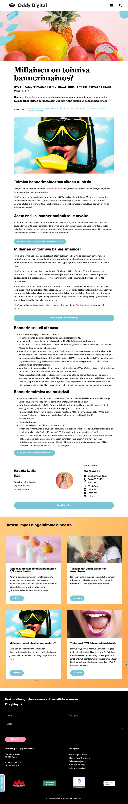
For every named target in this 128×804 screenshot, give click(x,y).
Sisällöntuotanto (35, 111)
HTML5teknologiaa (68, 351)
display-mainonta (37, 97)
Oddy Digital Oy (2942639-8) (20, 749)
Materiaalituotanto (96, 109)
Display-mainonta (78, 109)
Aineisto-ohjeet (83, 305)
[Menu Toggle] (112, 5)
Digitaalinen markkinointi (56, 109)
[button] (120, 5)
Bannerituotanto (35, 109)
